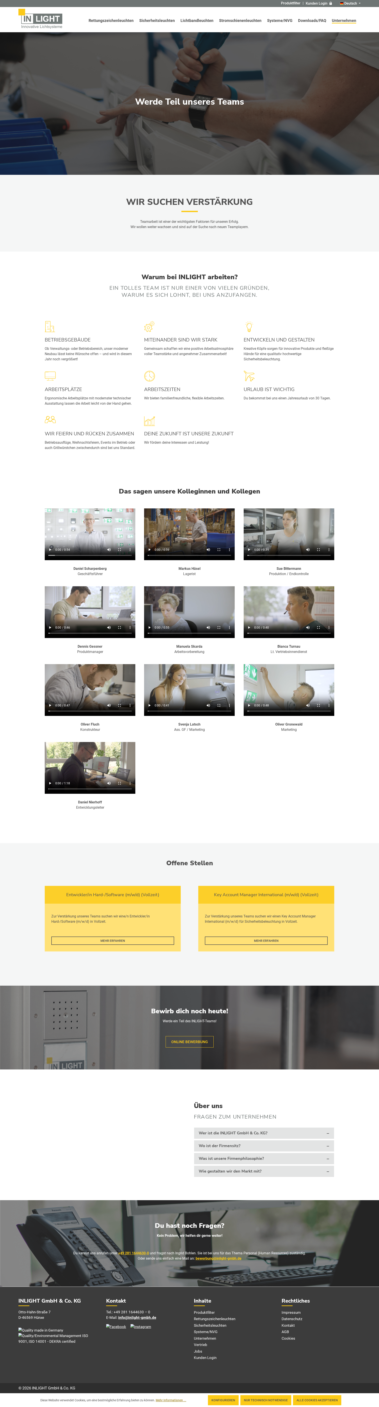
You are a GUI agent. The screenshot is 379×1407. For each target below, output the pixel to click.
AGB (285, 1332)
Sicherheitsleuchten (210, 1325)
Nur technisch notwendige (266, 1400)
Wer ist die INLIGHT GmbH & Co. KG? (233, 1133)
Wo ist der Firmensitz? (219, 1145)
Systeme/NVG (206, 1332)
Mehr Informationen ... (171, 1400)
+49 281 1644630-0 (133, 1253)
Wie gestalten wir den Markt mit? (230, 1171)
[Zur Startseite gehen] (40, 19)
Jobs (198, 1351)
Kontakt (288, 1325)
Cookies (288, 1338)
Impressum (291, 1312)
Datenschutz (292, 1319)
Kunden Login (316, 3)
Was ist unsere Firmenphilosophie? (231, 1158)
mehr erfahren (112, 940)
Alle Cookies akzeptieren (317, 1400)
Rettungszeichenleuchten (214, 1319)
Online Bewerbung (189, 1042)
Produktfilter (290, 3)
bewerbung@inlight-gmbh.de (218, 1258)
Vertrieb (200, 1345)
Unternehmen (205, 1338)
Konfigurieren (223, 1400)
